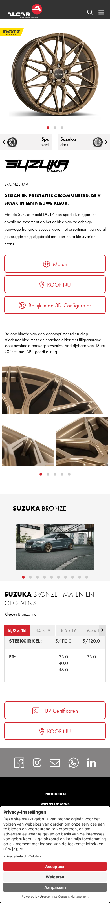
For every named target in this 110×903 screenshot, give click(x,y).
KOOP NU (59, 284)
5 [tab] (51, 577)
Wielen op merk (55, 804)
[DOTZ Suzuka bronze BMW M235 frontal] (55, 547)
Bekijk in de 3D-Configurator (59, 305)
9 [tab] (79, 577)
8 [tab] (72, 577)
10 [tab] (86, 577)
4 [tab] (69, 474)
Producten (55, 794)
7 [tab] (65, 577)
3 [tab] (62, 127)
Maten (60, 264)
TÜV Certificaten (60, 710)
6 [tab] (58, 577)
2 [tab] (55, 127)
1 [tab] (48, 127)
